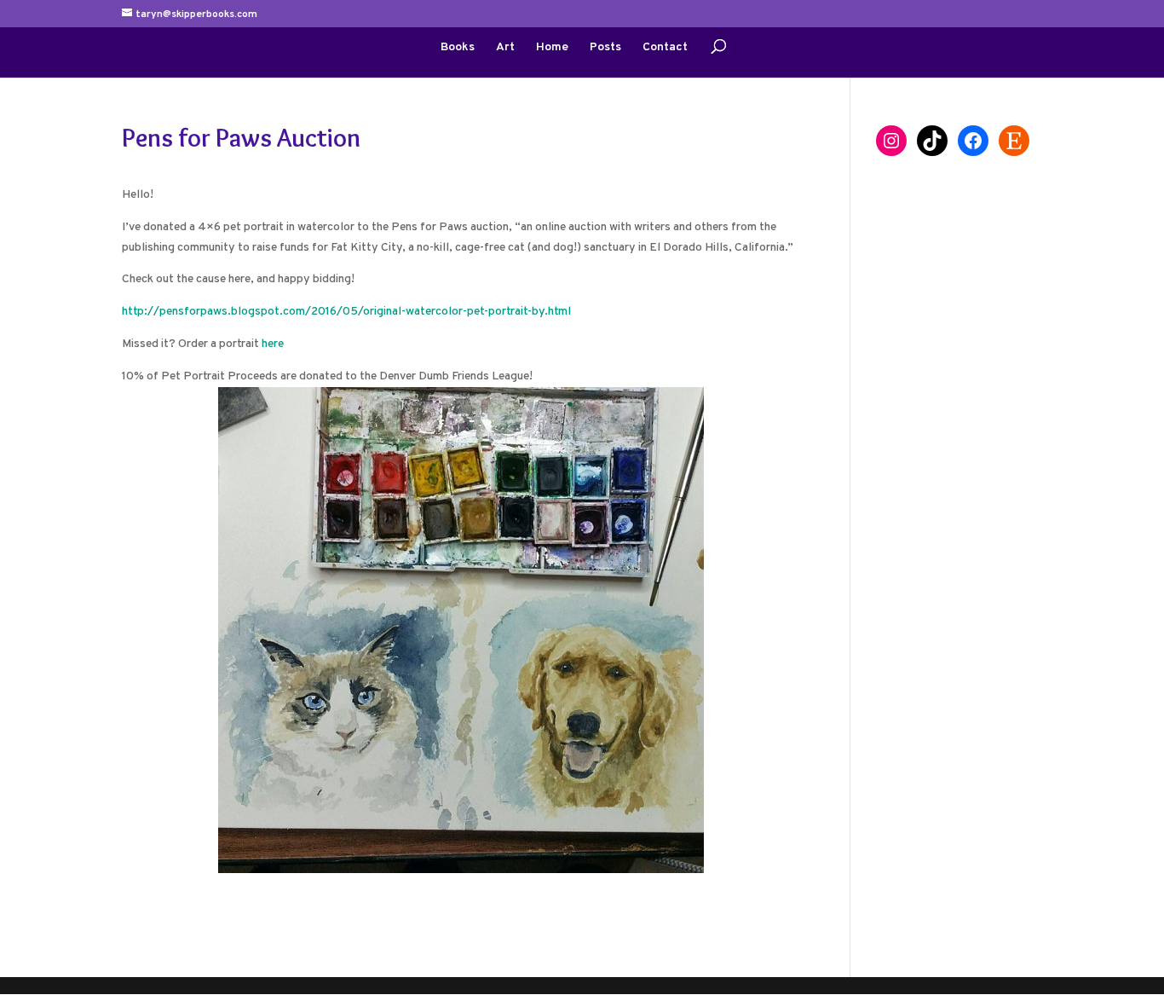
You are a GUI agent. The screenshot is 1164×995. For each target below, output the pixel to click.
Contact (665, 48)
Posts (605, 48)
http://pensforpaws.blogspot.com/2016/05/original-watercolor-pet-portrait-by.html (346, 311)
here (273, 344)
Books (458, 48)
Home (552, 48)
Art (505, 48)
